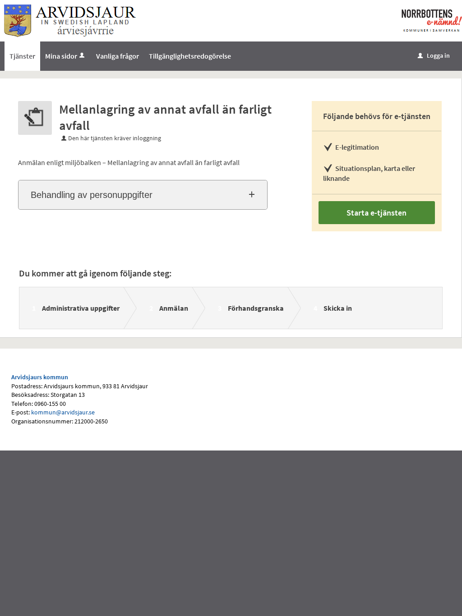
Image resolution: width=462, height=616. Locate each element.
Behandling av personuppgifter (91, 195)
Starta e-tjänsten (376, 212)
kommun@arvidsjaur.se (63, 412)
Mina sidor (61, 55)
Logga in (434, 55)
